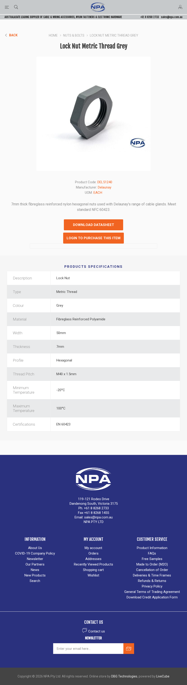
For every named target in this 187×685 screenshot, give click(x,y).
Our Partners (35, 564)
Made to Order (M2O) (152, 564)
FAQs (152, 553)
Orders (93, 553)
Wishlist (93, 575)
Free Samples (152, 559)
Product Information (152, 548)
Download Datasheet (93, 225)
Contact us (96, 631)
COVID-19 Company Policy (35, 553)
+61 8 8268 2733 (149, 17)
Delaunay (104, 187)
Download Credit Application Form (152, 597)
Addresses (93, 559)
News (35, 570)
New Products (35, 575)
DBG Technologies (124, 676)
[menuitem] (35, 548)
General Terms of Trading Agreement (152, 592)
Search (35, 581)
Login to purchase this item (93, 238)
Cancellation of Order (152, 570)
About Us (35, 548)
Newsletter (35, 559)
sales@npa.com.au (171, 17)
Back (13, 35)
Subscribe (128, 648)
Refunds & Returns (152, 581)
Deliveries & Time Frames (152, 575)
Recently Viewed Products (93, 564)
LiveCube (162, 676)
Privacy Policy (152, 586)
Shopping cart (93, 570)
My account (93, 548)
